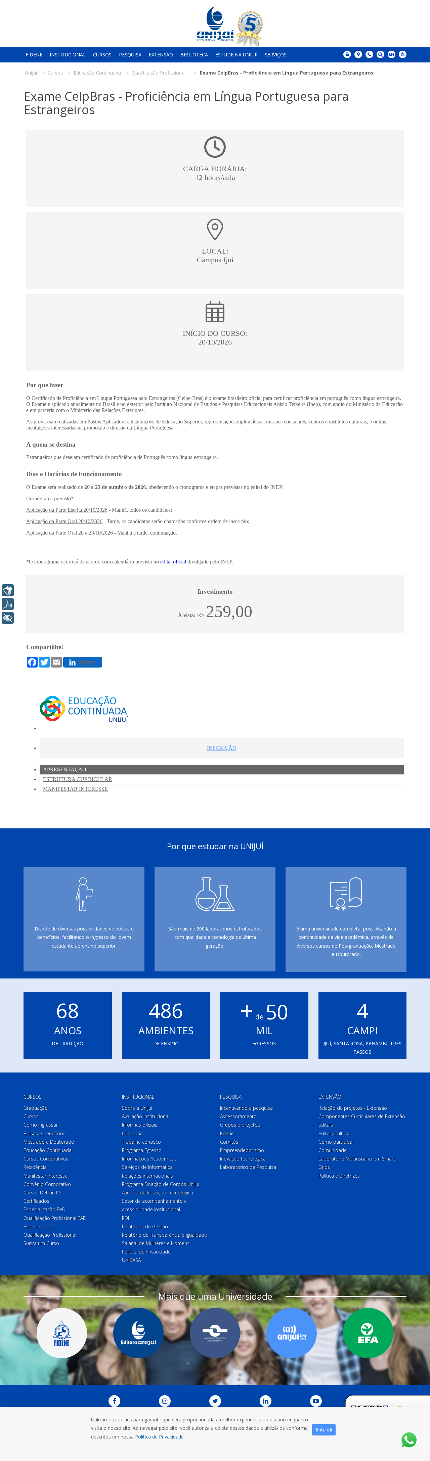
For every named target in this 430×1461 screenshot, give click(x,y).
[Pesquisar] (380, 54)
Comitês (229, 1142)
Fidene (34, 54)
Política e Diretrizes (339, 1176)
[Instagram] (165, 1401)
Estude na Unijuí (236, 54)
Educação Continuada (48, 1150)
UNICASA (131, 1260)
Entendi (324, 1429)
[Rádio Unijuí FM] (291, 1333)
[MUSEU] (215, 1333)
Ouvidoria (132, 1133)
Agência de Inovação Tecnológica (157, 1192)
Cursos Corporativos (46, 1158)
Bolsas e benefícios (45, 1133)
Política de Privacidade (146, 1251)
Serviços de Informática (147, 1167)
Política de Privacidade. (160, 1436)
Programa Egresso (142, 1150)
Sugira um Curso (41, 1243)
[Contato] (369, 54)
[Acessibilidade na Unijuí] (402, 54)
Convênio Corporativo (47, 1184)
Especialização (39, 1226)
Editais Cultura (334, 1133)
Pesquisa (130, 54)
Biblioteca (194, 54)
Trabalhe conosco (141, 1142)
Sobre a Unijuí (137, 1108)
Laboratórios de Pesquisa (248, 1167)
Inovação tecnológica (243, 1158)
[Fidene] (62, 1333)
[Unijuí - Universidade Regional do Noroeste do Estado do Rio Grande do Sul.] (215, 24)
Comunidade (332, 1150)
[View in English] (391, 54)
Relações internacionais (147, 1176)
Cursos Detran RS (42, 1192)
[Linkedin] (265, 1401)
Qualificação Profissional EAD (55, 1218)
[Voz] (8, 604)
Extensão (161, 54)
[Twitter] (215, 1401)
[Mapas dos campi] (358, 54)
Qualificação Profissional (50, 1235)
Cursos (102, 54)
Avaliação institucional (145, 1116)
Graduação (36, 1108)
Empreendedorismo (242, 1150)
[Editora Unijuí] (138, 1333)
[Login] (347, 54)
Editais (227, 1133)
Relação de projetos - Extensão (352, 1108)
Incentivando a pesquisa (246, 1108)
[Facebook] (114, 1401)
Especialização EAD (45, 1209)
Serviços (276, 54)
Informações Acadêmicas (149, 1158)
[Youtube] (316, 1401)
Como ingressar (41, 1125)
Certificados (36, 1201)
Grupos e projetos (240, 1125)
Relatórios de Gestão (145, 1226)
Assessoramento (238, 1116)
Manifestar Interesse (46, 1176)
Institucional (68, 54)
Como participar (336, 1142)
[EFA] (368, 1333)
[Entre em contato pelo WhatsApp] (409, 1440)
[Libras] (8, 590)
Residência (35, 1167)
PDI (125, 1218)
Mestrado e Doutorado (49, 1142)
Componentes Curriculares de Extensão (361, 1116)
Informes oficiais (139, 1125)
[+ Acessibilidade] (8, 618)
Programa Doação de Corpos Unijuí (160, 1184)
